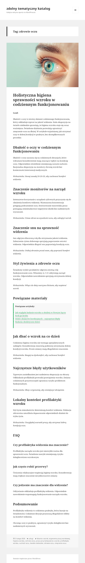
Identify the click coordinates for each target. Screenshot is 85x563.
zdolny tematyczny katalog (28, 8)
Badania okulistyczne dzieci (27, 321)
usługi (31, 538)
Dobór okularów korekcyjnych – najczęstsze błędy (37, 318)
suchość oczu (24, 543)
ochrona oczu (30, 541)
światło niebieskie (36, 543)
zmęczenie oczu (60, 543)
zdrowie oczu (49, 543)
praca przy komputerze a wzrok (47, 541)
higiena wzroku (18, 541)
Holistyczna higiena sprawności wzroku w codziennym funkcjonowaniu (41, 99)
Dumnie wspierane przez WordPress (26, 558)
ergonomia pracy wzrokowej (59, 538)
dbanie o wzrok (42, 538)
